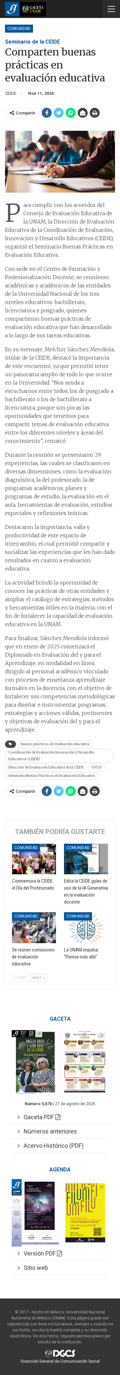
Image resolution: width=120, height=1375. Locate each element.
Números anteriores (48, 1131)
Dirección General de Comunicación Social (60, 1361)
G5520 (96, 767)
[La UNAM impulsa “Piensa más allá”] (86, 927)
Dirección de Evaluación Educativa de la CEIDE (46, 767)
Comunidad (19, 28)
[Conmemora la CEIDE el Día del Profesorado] (34, 859)
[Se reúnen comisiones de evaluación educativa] (34, 927)
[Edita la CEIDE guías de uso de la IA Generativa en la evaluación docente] (86, 859)
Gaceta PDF (37, 1117)
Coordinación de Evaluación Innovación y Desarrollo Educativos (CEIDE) (51, 755)
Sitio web (34, 1267)
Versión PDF (38, 1253)
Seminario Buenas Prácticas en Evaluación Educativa (51, 775)
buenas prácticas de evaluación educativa (55, 744)
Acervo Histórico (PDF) (52, 1145)
